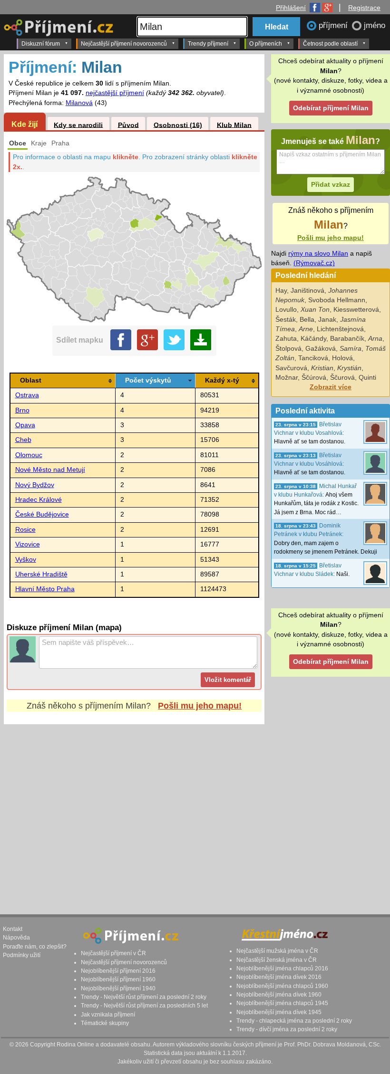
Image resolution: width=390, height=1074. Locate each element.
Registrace (364, 7)
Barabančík (347, 338)
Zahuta (286, 338)
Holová (342, 358)
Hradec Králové (38, 499)
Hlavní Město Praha (45, 589)
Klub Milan (234, 124)
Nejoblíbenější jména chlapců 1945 (282, 1003)
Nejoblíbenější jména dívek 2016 (279, 977)
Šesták (285, 319)
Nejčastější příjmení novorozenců (124, 43)
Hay (281, 290)
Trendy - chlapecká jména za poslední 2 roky (294, 1020)
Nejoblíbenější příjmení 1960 (118, 979)
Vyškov (25, 559)
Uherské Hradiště (41, 574)
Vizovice (27, 544)
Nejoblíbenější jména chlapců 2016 (282, 968)
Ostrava (27, 395)
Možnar (286, 377)
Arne (306, 329)
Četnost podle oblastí (330, 43)
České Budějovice (42, 514)
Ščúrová (314, 377)
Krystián (349, 368)
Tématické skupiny (105, 1023)
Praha (60, 143)
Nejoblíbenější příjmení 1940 (118, 988)
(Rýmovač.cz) (314, 263)
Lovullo (286, 309)
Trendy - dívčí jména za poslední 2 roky (286, 1029)
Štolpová (288, 348)
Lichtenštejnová (340, 329)
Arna (375, 338)
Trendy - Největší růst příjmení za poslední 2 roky (143, 997)
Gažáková (320, 348)
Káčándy (313, 338)
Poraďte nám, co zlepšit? (35, 946)
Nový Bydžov (34, 485)
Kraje (39, 143)
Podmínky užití (21, 955)
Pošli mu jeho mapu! (200, 705)
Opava (25, 425)
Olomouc (28, 455)
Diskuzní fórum (40, 43)
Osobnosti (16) (178, 124)
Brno (22, 410)
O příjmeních (265, 43)
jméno (374, 25)
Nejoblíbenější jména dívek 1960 (279, 994)
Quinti (367, 377)
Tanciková (313, 358)
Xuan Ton (315, 309)
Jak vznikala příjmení (108, 1014)
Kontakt (12, 929)
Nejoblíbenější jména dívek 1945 (279, 1012)
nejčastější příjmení (115, 92)
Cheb (23, 439)
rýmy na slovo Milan (318, 253)
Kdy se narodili (78, 124)
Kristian (322, 368)
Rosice (25, 529)
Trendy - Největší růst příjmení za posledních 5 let (144, 1005)
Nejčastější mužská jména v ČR (277, 951)
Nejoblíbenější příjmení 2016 (118, 971)
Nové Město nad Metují (50, 469)
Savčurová (291, 368)
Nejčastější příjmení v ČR (113, 953)
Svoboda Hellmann (336, 300)
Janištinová (307, 290)
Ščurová (342, 377)
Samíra (350, 348)
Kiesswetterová (356, 309)
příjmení (334, 25)
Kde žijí (24, 124)
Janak (327, 319)
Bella (307, 319)
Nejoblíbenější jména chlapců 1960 (282, 986)
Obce (17, 143)
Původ (128, 124)
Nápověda (16, 937)
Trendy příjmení (208, 43)
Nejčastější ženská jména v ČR (276, 960)
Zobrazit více (330, 387)
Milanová (79, 102)
